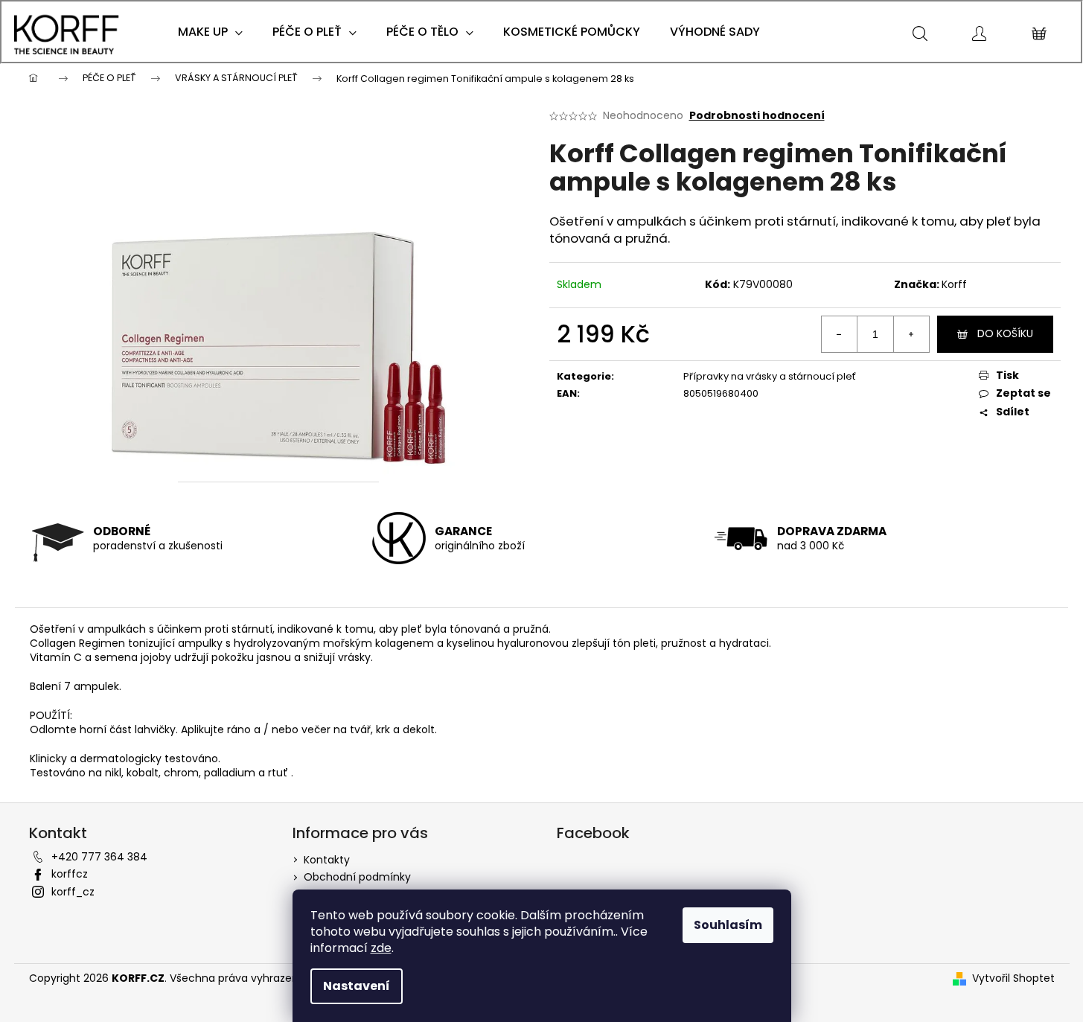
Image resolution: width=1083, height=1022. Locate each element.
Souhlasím (728, 924)
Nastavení (356, 985)
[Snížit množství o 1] (839, 334)
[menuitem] (210, 32)
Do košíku (1005, 333)
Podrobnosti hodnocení (757, 116)
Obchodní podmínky (357, 876)
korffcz (69, 873)
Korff (954, 284)
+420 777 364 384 (99, 856)
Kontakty (327, 859)
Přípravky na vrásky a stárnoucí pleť (769, 376)
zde (381, 947)
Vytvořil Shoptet (1013, 978)
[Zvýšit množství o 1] (911, 334)
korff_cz (73, 891)
